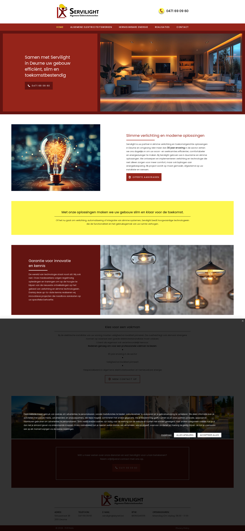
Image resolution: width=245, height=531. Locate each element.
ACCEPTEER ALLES (209, 435)
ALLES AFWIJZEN (184, 435)
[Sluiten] (242, 321)
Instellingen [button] (166, 435)
